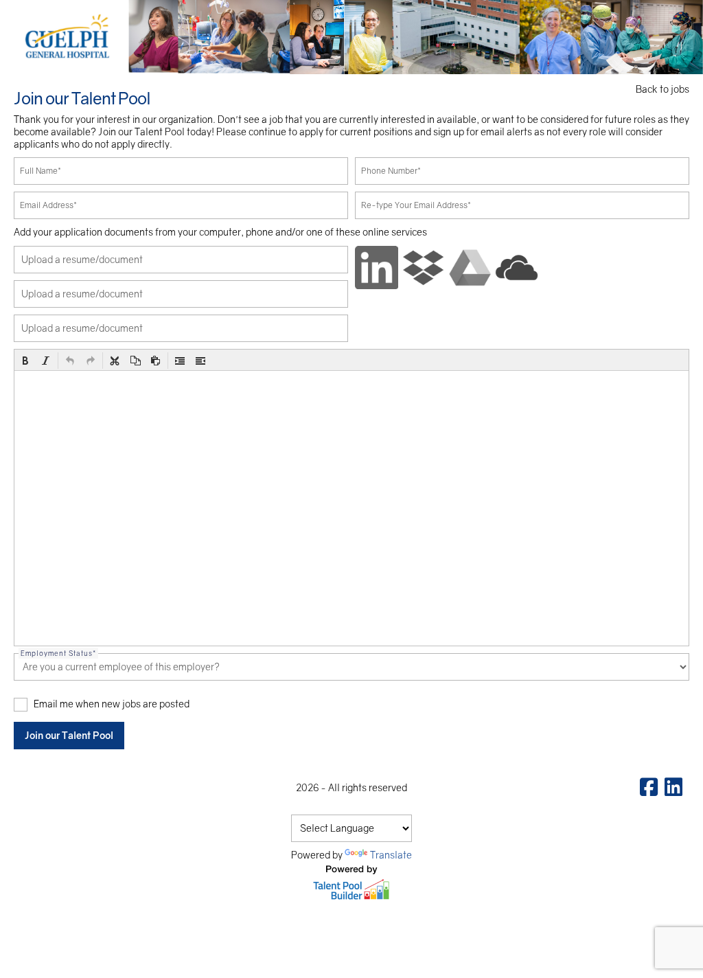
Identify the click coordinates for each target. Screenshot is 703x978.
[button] (25, 360)
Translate (391, 855)
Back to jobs (662, 89)
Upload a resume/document (82, 259)
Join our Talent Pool (69, 735)
